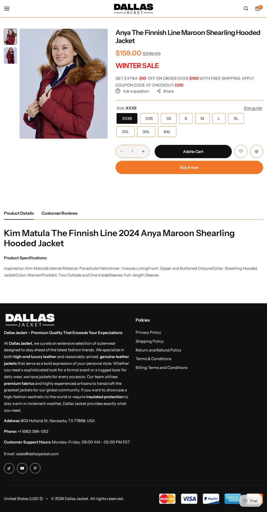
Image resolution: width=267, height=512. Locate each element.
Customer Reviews (59, 213)
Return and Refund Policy (158, 350)
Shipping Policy (150, 341)
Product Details (19, 213)
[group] (64, 84)
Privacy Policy (148, 332)
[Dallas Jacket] (133, 9)
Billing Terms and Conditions (161, 367)
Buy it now (189, 167)
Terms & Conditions (153, 358)
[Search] (246, 8)
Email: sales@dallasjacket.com (31, 453)
